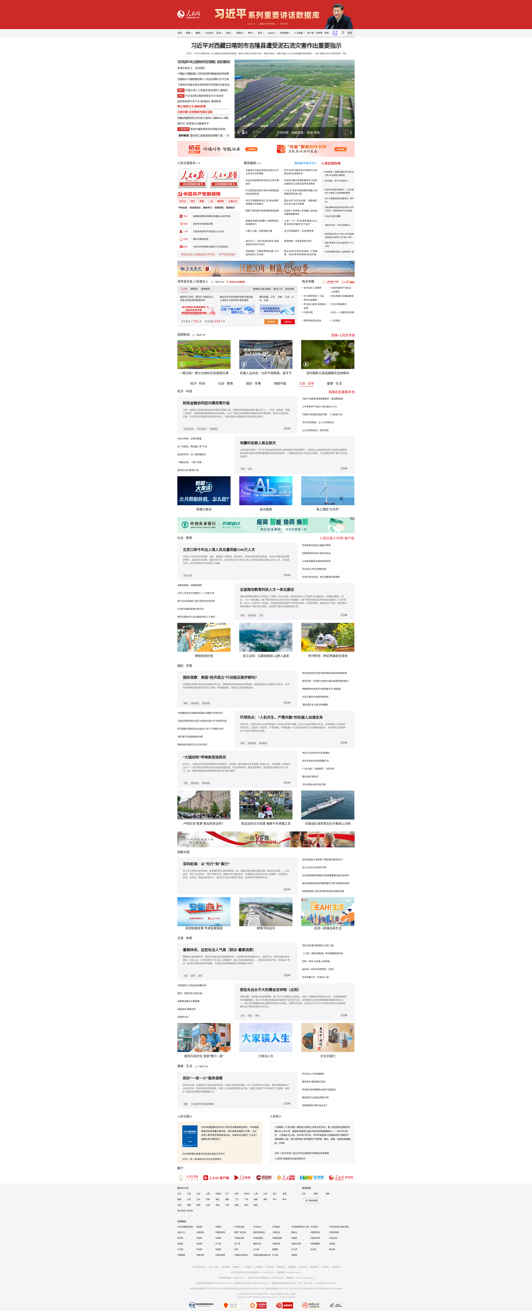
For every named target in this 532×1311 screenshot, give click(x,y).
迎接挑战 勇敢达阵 (186, 1009)
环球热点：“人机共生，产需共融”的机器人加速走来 (281, 717)
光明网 (218, 1238)
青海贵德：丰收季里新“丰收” (298, 241)
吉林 (237, 1194)
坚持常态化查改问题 (203, 224)
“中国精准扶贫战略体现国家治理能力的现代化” (200, 713)
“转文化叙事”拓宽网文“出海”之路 (318, 945)
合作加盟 (270, 1267)
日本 (304, 1194)
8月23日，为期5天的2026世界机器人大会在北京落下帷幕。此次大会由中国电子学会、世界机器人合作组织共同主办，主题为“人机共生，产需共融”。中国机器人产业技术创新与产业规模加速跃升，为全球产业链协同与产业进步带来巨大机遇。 (293, 727)
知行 (193, 201)
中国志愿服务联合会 (262, 1255)
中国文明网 (334, 1232)
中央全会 (182, 207)
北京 (179, 1194)
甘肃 (208, 1205)
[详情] (281, 1143)
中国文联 (200, 1255)
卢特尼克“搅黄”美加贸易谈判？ (204, 823)
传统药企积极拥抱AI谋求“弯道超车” (319, 1089)
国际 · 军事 (253, 383)
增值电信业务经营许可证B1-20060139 (251, 1283)
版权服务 (281, 1267)
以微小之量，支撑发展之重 (259, 231)
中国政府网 (220, 1232)
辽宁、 (274, 297)
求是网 (180, 1244)
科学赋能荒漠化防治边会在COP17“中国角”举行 (200, 729)
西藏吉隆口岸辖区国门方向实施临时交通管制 (211, 135)
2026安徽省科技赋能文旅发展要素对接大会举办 (325, 875)
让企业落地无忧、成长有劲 (315, 430)
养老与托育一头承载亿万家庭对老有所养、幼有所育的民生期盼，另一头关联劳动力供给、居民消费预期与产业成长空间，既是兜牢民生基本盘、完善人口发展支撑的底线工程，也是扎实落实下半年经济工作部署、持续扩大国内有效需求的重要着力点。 (236, 1088)
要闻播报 (250, 163)
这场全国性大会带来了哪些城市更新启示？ (323, 859)
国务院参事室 (259, 1232)
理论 (185, 216)
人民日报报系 (186, 163)
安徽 (284, 1194)
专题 (344, 53)
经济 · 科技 (197, 383)
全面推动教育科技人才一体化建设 (267, 590)
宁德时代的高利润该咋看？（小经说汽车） (323, 414)
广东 (237, 1199)
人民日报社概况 (198, 1267)
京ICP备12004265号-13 (325, 1283)
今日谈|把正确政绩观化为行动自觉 (204, 96)
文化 (186, 976)
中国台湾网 (296, 1244)
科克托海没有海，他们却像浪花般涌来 (321, 577)
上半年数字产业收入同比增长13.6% (319, 406)
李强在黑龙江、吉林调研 (191, 68)
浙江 (275, 1194)
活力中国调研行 (339, 304)
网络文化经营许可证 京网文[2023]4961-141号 (244, 1288)
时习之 (183, 201)
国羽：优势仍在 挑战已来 (189, 993)
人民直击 (335, 320)
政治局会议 (195, 207)
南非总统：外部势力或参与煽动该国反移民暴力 (325, 681)
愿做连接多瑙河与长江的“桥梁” (192, 744)
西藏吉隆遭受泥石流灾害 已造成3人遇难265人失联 (202, 118)
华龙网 (199, 1249)
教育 (189, 538)
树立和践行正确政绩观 (342, 296)
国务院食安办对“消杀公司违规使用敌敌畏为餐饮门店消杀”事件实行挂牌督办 (339, 236)
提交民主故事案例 (237, 282)
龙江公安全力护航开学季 (314, 867)
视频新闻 (183, 334)
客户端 (310, 33)
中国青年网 (315, 1238)
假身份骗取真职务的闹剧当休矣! (208, 129)
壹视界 (220, 201)
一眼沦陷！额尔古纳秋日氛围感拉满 (204, 373)
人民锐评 (208, 33)
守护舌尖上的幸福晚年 (313, 1074)
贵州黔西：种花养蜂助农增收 (328, 656)
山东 (198, 1199)
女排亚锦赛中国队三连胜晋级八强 (339, 252)
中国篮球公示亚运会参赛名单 (191, 985)
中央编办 (276, 1227)
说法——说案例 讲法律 (342, 312)
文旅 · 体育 (306, 383)
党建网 (294, 1255)
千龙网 (180, 1249)
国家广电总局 (240, 1232)
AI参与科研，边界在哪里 (189, 438)
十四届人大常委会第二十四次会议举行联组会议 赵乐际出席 (203, 73)
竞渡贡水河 (182, 1017)
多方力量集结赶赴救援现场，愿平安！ (339, 200)
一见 (210, 201)
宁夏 (227, 1205)
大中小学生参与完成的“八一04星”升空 (195, 593)
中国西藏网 (315, 1244)
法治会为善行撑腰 (332, 216)
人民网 (274, 1116)
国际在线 (257, 1244)
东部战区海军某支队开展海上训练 (328, 823)
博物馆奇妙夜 (204, 656)
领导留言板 (185, 281)
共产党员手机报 (226, 254)
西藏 (189, 1205)
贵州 (284, 1199)
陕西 (198, 1205)
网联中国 (280, 383)
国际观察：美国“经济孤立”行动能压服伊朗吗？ (221, 678)
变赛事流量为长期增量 (188, 1001)
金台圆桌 (266, 509)
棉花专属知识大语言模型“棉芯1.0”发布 (196, 617)
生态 (250, 469)
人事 (185, 231)
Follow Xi (251, 24)
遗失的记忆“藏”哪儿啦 (188, 470)
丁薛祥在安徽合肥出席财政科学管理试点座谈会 (203, 84)
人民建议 (199, 281)
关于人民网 (213, 1267)
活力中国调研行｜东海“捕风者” (299, 231)
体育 (200, 976)
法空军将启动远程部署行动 (315, 761)
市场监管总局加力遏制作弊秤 (316, 545)
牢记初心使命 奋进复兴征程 (315, 306)
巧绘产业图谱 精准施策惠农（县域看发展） (323, 399)
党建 (185, 224)
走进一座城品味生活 (328, 928)
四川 (275, 1199)
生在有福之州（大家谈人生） (316, 977)
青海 (217, 1205)
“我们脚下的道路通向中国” (190, 737)
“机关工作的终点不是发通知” (316, 753)
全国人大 (181, 1232)
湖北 (217, 1199)
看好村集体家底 (201, 239)
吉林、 (281, 297)
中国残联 (181, 1255)
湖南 (227, 1199)
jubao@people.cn (294, 1272)
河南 (208, 1199)
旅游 (193, 976)
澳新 (327, 1194)
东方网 (275, 1255)
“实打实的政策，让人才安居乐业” (318, 422)
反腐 (185, 239)
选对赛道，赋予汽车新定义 (336, 181)
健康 (186, 1104)
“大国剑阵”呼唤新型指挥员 (204, 757)
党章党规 (219, 207)
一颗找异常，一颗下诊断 (189, 462)
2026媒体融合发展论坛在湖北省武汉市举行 (203, 1154)
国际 (180, 665)
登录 (350, 33)
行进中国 (308, 312)
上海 (256, 1194)
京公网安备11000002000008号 (328, 1288)
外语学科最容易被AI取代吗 (190, 609)
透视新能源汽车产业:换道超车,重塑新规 (199, 101)
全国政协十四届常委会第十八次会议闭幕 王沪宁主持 (203, 79)
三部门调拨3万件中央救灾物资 (327, 53)
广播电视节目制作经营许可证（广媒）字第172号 (291, 1283)
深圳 (246, 1205)
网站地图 (313, 1200)
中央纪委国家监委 (185, 1227)
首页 (180, 33)
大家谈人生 (265, 1056)
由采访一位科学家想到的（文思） (318, 969)
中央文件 (284, 24)
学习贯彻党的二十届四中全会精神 (314, 298)
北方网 (313, 1249)
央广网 (237, 1244)
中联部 (218, 1227)
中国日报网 (258, 1238)
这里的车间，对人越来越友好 (191, 454)
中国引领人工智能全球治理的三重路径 (206, 90)
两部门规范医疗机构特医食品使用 (262, 211)
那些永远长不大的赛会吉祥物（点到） (270, 990)
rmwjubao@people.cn (304, 1278)
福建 (179, 1199)
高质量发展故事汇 (298, 132)
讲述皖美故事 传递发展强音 (204, 928)
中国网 (294, 1238)
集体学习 (207, 207)
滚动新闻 (252, 615)
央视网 (199, 1238)
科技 (243, 469)
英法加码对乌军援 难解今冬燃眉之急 (266, 823)
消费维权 (214, 429)
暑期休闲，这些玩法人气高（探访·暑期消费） (219, 950)
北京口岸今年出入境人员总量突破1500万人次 (219, 550)
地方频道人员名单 (185, 1211)
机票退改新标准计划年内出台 (316, 553)
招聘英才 (237, 1267)
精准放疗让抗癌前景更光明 (315, 1097)
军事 (189, 665)
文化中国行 (327, 1056)
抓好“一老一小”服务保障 (202, 1078)
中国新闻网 (277, 1238)
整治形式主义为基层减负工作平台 (198, 254)
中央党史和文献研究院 (339, 1227)
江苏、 (287, 297)
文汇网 (294, 1249)
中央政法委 (239, 1227)
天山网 (256, 1249)
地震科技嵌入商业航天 (258, 443)
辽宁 (227, 1194)
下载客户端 (219, 282)
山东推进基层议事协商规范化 (316, 561)
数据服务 (292, 1267)
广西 (246, 1199)
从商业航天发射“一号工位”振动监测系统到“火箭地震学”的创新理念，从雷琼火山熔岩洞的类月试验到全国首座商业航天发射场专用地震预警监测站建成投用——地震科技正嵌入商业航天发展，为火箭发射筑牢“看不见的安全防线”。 (293, 453)
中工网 (218, 1244)
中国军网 (276, 1244)
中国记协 (276, 1232)
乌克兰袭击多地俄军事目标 (315, 697)
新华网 (180, 1238)
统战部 (199, 1227)
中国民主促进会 (241, 1255)
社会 (180, 538)
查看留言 (271, 322)
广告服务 (248, 1267)
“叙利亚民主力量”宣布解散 (315, 705)
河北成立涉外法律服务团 (314, 569)
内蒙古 (218, 1194)
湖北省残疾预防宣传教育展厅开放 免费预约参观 (325, 883)
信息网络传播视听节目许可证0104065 (206, 1288)
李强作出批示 (269, 53)
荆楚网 (275, 1249)
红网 (236, 1249)
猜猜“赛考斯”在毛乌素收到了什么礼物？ (339, 244)
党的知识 (230, 207)
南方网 (332, 1249)
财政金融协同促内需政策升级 (206, 403)
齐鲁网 (218, 1249)
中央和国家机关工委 (300, 1227)
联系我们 (336, 1267)
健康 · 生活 (334, 383)
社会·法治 (188, 575)
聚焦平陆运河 (266, 928)
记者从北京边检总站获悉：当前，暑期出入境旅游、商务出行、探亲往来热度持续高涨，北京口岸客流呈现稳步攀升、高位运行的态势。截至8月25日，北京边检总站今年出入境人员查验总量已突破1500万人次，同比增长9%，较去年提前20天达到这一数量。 (236, 559)
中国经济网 (239, 1238)
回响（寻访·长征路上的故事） (317, 961)
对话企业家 (188, 429)
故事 (202, 201)
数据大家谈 (204, 509)
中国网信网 (315, 1232)
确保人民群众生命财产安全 (250, 53)
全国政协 (200, 1232)
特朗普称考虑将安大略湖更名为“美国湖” (321, 689)
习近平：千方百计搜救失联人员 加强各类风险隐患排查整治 (211, 53)
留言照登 (289, 289)
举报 (326, 33)
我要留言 (288, 322)
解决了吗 (278, 289)
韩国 (316, 1194)
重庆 (265, 1199)
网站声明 (303, 1267)
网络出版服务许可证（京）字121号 (281, 1288)
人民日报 (183, 1116)
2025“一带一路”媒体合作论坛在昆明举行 (202, 1159)
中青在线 (333, 1238)
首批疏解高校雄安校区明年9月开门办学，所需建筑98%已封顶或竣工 (339, 209)
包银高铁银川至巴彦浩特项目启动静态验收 (323, 891)
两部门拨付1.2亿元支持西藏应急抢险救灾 (295, 53)
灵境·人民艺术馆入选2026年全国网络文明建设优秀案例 (301, 1153)
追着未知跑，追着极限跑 (189, 585)
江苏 (265, 1194)
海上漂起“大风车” (327, 509)
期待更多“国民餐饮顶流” (314, 1082)
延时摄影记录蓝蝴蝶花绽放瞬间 (327, 373)
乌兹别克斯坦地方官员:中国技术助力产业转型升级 (202, 721)
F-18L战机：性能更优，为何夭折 (318, 769)
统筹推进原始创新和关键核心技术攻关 (212, 216)
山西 (208, 1194)
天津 (189, 1194)
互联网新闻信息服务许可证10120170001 (214, 1283)
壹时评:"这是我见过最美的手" (193, 123)
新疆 (237, 1205)
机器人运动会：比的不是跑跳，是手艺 (266, 373)
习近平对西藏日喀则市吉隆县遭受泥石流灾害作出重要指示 (266, 45)
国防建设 (195, 783)
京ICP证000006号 (306, 1288)
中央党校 (314, 1227)
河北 (198, 1194)
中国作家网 (220, 1255)
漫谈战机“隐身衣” (310, 776)
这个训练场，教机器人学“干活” (192, 446)
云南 (266, 300)
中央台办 (257, 1227)
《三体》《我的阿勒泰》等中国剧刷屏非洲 (322, 953)
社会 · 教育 (225, 383)
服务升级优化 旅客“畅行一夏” (204, 1056)
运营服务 (259, 1267)
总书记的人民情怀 (312, 288)
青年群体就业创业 (312, 320)
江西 (189, 1199)
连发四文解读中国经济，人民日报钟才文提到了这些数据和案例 (339, 191)
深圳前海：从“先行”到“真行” (206, 864)
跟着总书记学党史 (267, 24)
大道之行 (232, 201)
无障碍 (319, 33)
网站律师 (314, 1267)
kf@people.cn (239, 1278)
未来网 (332, 1244)
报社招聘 (225, 1267)
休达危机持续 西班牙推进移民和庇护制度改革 (324, 673)
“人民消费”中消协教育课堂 (202, 1104)
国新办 (294, 1232)
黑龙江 (247, 1194)
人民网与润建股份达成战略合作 (289, 1158)
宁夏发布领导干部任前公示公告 (208, 231)
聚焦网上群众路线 (262, 289)
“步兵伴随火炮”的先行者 (314, 784)
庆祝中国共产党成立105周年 (341, 290)
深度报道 (195, 703)
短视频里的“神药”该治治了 (315, 1105)
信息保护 (325, 1267)
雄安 (256, 1205)
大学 (261, 615)
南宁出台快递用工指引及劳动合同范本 (196, 601)
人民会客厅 (201, 429)
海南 (256, 1199)
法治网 (199, 1244)
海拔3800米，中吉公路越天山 (338, 225)
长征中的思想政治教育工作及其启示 (210, 247)
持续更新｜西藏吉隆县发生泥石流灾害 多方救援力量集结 (339, 173)
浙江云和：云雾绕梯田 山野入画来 (266, 656)
